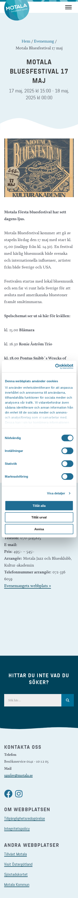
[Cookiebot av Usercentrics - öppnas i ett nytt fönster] (55, 366)
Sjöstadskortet (16, 874)
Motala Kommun (16, 884)
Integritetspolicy (17, 828)
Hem (26, 41)
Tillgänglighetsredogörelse (24, 818)
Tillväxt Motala (15, 854)
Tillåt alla (39, 505)
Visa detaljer (56, 493)
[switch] (67, 450)
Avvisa (39, 529)
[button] (8, 794)
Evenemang (44, 41)
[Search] (67, 700)
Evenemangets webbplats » (27, 585)
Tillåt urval (39, 517)
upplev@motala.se (18, 775)
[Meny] (68, 7)
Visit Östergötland (18, 864)
